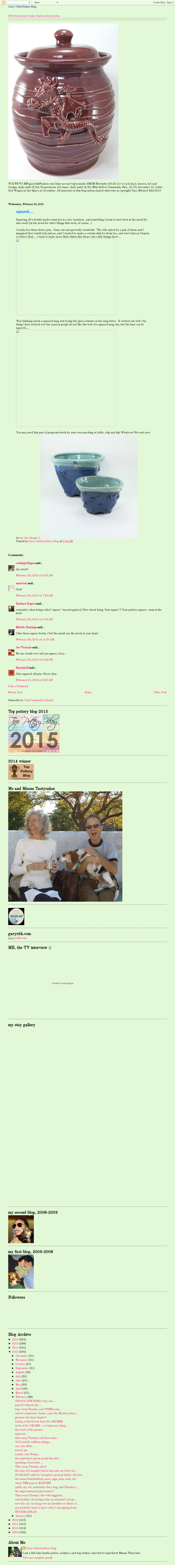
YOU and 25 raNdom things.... (33, 1442)
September (22, 1368)
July (18, 1376)
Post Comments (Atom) (38, 700)
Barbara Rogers (26, 603)
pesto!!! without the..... (28, 1405)
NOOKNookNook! (26, 1512)
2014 (15, 1348)
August (20, 1372)
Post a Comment (18, 686)
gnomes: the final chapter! (30, 1417)
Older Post (160, 692)
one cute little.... (25, 1446)
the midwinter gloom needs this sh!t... (38, 1458)
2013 (15, 1352)
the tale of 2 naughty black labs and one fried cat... (46, 1471)
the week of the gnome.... (30, 1430)
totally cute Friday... (27, 1454)
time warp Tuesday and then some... (37, 1438)
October (21, 1364)
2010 (15, 1528)
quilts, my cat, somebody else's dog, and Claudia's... (46, 1487)
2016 (15, 1339)
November (22, 1360)
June (19, 1380)
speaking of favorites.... (29, 1462)
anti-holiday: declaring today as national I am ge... (46, 1499)
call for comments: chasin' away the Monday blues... (46, 1413)
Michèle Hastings (26, 627)
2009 (15, 1532)
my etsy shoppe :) (29, 538)
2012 (15, 1520)
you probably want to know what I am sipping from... (46, 1508)
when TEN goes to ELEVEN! (33, 1483)
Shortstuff (22, 668)
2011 (15, 1524)
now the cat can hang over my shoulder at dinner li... (47, 1503)
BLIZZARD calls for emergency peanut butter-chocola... (49, 1475)
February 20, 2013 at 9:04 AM (34, 619)
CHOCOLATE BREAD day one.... (35, 1401)
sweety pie (21, 1450)
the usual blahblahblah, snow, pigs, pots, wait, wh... (46, 1479)
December (22, 1356)
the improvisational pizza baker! (34, 1491)
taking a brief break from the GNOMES (39, 1421)
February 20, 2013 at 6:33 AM (34, 575)
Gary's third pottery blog (41, 1548)
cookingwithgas (25, 563)
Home (88, 692)
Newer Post (15, 692)
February (22, 1397)
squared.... (21, 1434)
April (19, 1389)
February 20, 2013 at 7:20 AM (34, 595)
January (21, 1516)
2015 (15, 1343)
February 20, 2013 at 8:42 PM (34, 660)
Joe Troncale (24, 647)
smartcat (21, 583)
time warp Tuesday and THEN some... (38, 1409)
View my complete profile (38, 1558)
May (18, 1384)
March (20, 1393)
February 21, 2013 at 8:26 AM (34, 680)
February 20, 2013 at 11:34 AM (35, 639)
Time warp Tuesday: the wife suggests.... (40, 1495)
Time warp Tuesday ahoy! (30, 1466)
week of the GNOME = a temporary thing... (41, 1425)
